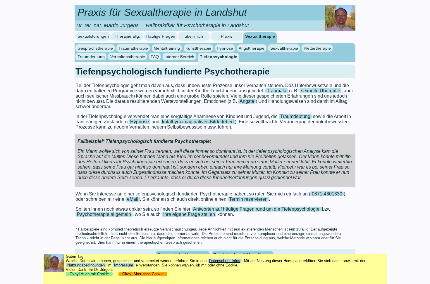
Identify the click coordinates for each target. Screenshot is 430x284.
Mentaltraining (167, 48)
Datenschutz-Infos (224, 261)
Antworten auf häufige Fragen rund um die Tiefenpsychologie (257, 209)
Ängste (247, 101)
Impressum (123, 265)
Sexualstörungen (93, 36)
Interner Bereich (179, 56)
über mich (194, 36)
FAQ (155, 56)
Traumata (276, 90)
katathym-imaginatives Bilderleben (198, 121)
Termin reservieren (248, 199)
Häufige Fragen (160, 36)
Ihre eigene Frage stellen (189, 214)
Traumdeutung (91, 56)
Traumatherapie (133, 48)
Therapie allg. (127, 36)
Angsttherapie (251, 48)
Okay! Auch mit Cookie (89, 274)
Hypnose (225, 48)
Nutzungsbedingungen (86, 265)
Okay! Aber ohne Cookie (143, 274)
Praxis (226, 36)
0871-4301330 (327, 193)
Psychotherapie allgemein (104, 214)
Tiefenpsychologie (218, 56)
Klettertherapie (317, 48)
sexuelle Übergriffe (320, 90)
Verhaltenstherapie (127, 56)
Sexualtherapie (260, 36)
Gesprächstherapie (95, 48)
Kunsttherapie (198, 48)
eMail (132, 199)
